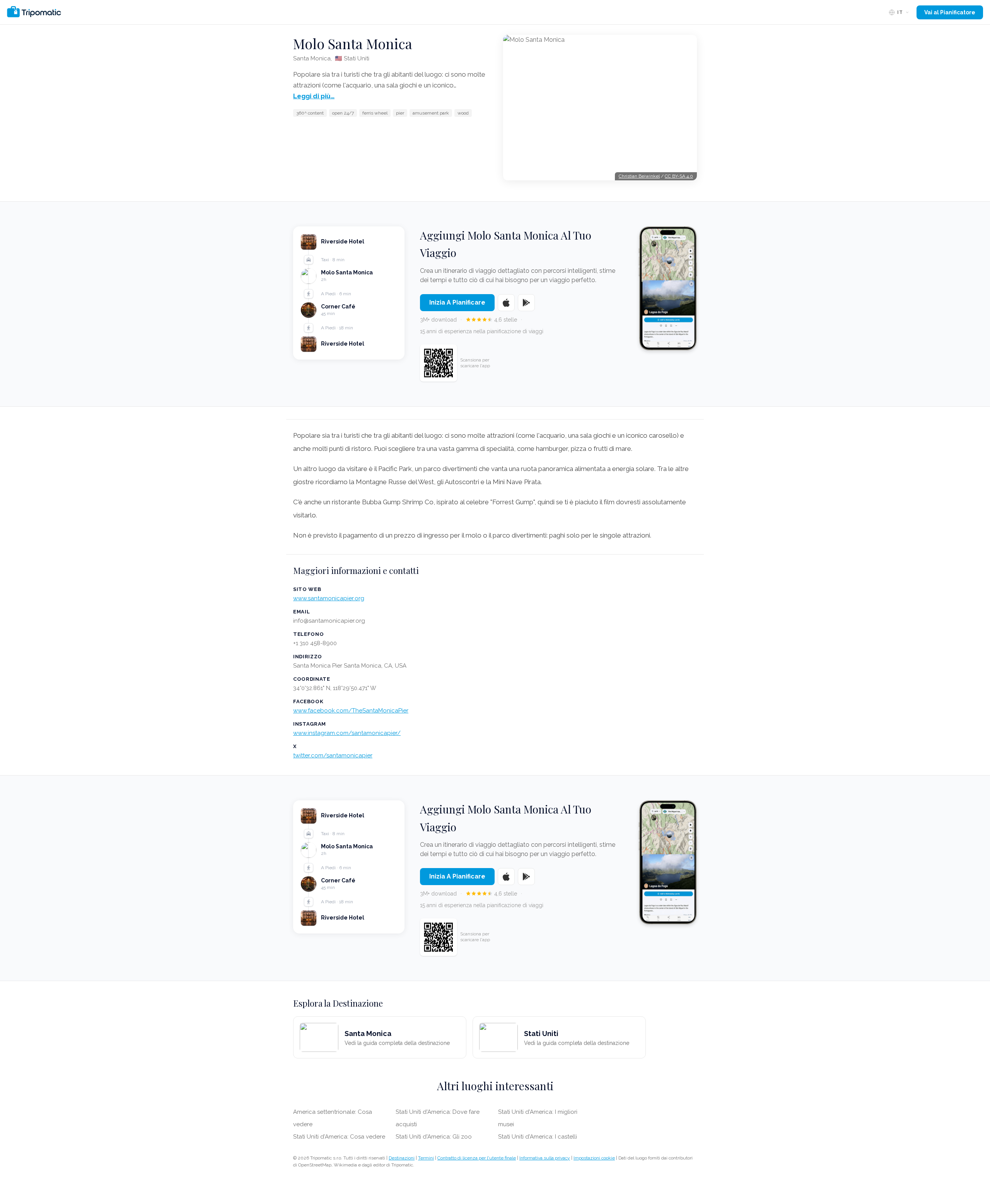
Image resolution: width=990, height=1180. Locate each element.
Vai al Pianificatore (949, 12)
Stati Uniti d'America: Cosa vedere (339, 1136)
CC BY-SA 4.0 (679, 176)
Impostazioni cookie (594, 1158)
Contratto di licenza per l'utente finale (476, 1158)
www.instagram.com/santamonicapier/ (347, 733)
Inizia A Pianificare (457, 302)
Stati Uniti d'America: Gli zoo (434, 1136)
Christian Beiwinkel (639, 176)
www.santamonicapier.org (328, 598)
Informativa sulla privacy (544, 1158)
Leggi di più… (314, 96)
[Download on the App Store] (506, 302)
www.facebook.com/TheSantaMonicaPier (350, 710)
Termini (426, 1158)
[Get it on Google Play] (526, 302)
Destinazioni (402, 1158)
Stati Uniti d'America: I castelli (537, 1136)
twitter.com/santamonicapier (332, 755)
